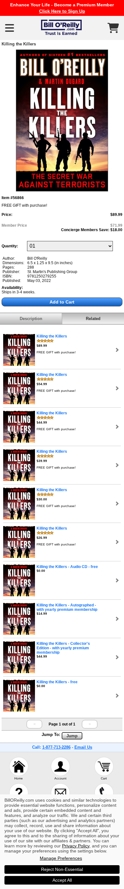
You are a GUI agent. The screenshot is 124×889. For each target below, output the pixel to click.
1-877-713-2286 (56, 747)
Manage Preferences (61, 858)
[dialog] (62, 841)
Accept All (62, 880)
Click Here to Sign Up (62, 11)
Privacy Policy (75, 845)
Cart (104, 778)
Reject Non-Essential (62, 869)
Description (31, 318)
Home (18, 778)
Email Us (83, 747)
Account (60, 778)
